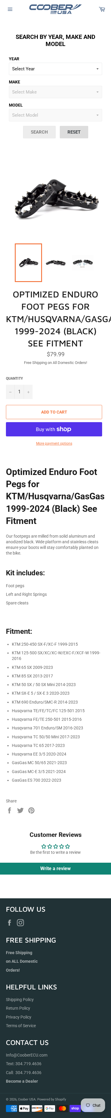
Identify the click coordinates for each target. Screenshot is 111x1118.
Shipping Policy (20, 999)
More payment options (54, 443)
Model (16, 105)
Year (14, 58)
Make (14, 82)
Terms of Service (21, 1025)
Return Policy (18, 1008)
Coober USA (27, 1099)
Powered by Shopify (51, 1099)
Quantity (14, 378)
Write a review (55, 868)
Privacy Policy (18, 1017)
